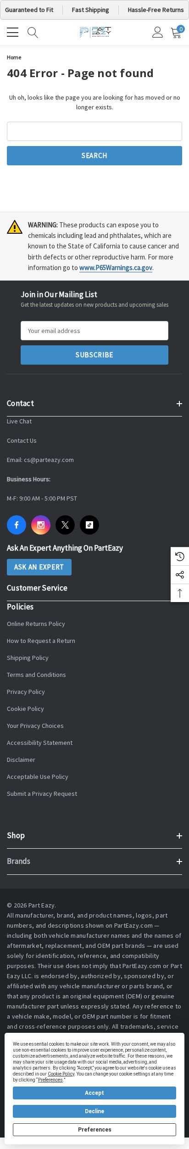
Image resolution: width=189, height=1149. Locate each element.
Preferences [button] (50, 1079)
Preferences (94, 1129)
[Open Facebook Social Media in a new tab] (16, 525)
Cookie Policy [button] (61, 1073)
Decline (94, 1111)
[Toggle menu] (14, 31)
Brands (19, 861)
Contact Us (22, 440)
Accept (94, 1093)
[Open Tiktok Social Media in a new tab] (89, 525)
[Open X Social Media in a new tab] (65, 525)
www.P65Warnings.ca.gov (115, 267)
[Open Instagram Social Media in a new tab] (40, 525)
